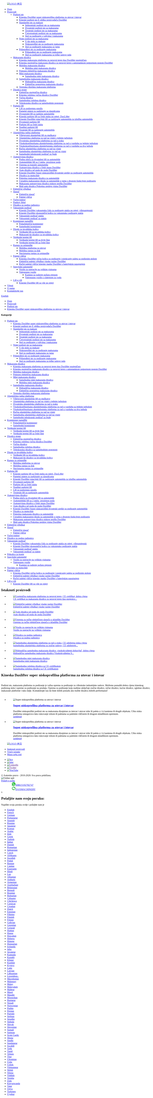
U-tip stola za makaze (35, 41)
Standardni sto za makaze (31, 22)
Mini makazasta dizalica (30, 73)
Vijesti (10, 285)
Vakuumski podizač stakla (31, 216)
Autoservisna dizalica (23, 156)
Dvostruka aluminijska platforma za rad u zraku (41, 140)
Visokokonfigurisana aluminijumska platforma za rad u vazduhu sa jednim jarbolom (58, 143)
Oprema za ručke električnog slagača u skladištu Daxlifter (40, 622)
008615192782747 (24, 785)
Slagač (16, 191)
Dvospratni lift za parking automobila (36, 114)
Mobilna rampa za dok (29, 250)
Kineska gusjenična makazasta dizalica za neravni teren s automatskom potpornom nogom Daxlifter (66, 63)
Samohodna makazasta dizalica (33, 79)
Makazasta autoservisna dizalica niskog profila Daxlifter (45, 183)
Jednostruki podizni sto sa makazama (42, 25)
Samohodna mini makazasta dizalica (42, 76)
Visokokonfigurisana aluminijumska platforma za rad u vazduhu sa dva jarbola (56, 146)
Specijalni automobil (22, 266)
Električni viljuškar (22, 189)
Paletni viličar (25, 197)
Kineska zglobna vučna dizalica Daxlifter (38, 95)
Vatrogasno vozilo (27, 272)
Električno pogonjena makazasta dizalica (44, 84)
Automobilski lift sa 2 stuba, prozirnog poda (40, 162)
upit (15, 716)
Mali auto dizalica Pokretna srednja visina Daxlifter (43, 186)
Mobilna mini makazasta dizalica (40, 68)
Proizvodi (11, 12)
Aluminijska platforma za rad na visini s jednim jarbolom (45, 138)
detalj (19, 716)
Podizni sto (18, 14)
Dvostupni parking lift (29, 122)
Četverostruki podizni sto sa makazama (43, 33)
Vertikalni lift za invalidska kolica (35, 232)
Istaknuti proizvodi (16, 749)
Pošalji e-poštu (8, 780)
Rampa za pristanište (23, 245)
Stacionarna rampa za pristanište (34, 253)
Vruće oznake (13, 752)
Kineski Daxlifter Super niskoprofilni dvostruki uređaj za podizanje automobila (56, 173)
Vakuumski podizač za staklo (32, 218)
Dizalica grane (20, 89)
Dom (9, 9)
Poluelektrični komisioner (31, 224)
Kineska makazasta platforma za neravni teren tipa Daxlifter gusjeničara (53, 60)
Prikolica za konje (15, 554)
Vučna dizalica (26, 97)
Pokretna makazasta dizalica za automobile (39, 178)
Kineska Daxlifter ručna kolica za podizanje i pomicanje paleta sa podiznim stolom (58, 258)
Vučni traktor (19, 199)
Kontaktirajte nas (15, 291)
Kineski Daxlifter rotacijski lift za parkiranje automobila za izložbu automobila (56, 119)
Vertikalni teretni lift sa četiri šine (34, 242)
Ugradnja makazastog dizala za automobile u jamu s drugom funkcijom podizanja (57, 181)
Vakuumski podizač (22, 207)
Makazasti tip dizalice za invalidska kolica (39, 234)
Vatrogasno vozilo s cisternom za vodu (43, 277)
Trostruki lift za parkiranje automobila (37, 130)
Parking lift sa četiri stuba (31, 124)
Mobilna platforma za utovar (32, 248)
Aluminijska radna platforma (26, 132)
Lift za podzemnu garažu (31, 108)
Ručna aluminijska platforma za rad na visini (40, 148)
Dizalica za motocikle (29, 175)
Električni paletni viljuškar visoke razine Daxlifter (42, 261)
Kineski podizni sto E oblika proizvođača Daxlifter (43, 20)
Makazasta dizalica (22, 57)
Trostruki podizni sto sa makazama (41, 30)
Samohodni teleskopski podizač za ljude (38, 154)
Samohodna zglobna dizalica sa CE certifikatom (35, 669)
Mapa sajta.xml (14, 754)
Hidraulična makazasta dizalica (39, 81)
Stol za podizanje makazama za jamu (42, 46)
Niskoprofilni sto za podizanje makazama (44, 44)
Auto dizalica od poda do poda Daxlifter (38, 170)
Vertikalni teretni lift (22, 237)
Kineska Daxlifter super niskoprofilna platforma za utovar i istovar (50, 17)
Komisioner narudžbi (23, 221)
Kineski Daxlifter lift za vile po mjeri (36, 283)
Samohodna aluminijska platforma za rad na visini (42, 151)
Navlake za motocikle (17, 567)
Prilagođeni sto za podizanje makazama (37, 49)
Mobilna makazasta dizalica (32, 65)
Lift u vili (17, 280)
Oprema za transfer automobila (33, 165)
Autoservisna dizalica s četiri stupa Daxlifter (40, 167)
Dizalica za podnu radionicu (26, 205)
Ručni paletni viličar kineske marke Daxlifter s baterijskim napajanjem (52, 264)
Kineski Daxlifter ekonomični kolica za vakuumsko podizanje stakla (51, 213)
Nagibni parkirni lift (28, 127)
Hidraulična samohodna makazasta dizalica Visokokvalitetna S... (43, 653)
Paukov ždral (19, 202)
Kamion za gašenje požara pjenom (41, 275)
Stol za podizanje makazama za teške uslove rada (48, 55)
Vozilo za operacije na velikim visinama (37, 269)
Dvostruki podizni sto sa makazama (42, 28)
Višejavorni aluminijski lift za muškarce (37, 135)
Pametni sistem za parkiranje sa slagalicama (39, 111)
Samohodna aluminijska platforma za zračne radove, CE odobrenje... (45, 645)
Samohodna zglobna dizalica (32, 100)
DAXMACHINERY (26, 789)
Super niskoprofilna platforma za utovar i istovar (43, 705)
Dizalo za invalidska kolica (26, 229)
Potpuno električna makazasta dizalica (37, 71)
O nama (11, 288)
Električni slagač (27, 194)
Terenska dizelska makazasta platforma (37, 87)
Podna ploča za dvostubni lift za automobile (39, 159)
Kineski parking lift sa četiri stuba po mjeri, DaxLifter (44, 116)
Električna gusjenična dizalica (33, 92)
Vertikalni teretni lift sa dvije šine (34, 240)
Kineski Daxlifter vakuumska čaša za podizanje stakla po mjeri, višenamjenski (56, 210)
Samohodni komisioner (30, 226)
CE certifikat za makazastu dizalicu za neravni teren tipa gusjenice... (45, 599)
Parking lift (18, 105)
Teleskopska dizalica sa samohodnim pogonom (41, 103)
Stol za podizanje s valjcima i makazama (44, 36)
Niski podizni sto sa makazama (33, 38)
